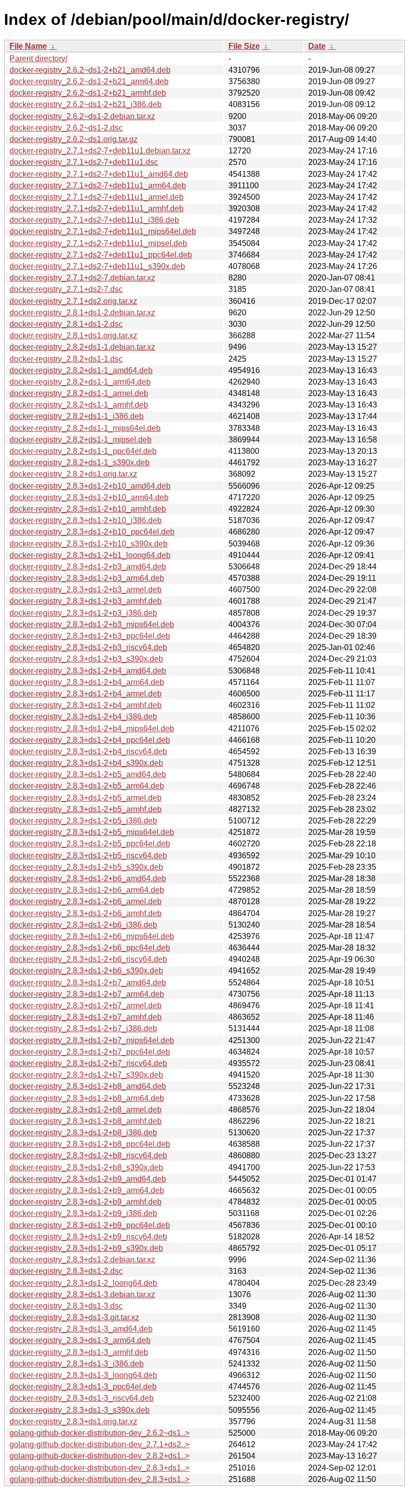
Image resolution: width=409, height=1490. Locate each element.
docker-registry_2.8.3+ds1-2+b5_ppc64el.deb (89, 843)
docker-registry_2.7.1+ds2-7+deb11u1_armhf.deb (96, 208)
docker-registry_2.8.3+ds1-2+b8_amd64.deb (87, 1086)
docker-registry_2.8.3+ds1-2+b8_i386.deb (83, 1132)
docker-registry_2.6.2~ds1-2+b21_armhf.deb (87, 93)
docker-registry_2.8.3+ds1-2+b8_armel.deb (85, 1109)
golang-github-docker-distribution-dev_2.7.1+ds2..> (99, 1444)
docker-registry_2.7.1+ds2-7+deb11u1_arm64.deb (97, 185)
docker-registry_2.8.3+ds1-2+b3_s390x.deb (86, 659)
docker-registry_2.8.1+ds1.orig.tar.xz (73, 335)
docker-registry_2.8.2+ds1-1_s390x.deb (79, 462)
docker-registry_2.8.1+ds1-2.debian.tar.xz (82, 312)
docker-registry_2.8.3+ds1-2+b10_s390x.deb (88, 544)
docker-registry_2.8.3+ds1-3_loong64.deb (83, 1375)
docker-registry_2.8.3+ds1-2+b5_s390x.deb (86, 867)
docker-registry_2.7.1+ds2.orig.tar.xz (73, 301)
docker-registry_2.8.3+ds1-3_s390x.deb (79, 1410)
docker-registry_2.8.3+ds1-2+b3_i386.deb (83, 613)
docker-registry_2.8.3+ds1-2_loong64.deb (83, 1283)
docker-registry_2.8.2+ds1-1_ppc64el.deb (83, 451)
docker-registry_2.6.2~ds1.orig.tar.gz (73, 139)
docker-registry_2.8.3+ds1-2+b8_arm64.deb (86, 1098)
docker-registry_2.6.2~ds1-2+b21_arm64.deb (89, 81)
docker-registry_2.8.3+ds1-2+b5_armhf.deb (85, 809)
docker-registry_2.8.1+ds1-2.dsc (66, 324)
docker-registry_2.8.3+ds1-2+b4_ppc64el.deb (89, 740)
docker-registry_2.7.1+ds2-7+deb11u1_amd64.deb (98, 174)
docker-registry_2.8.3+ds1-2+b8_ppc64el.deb (89, 1144)
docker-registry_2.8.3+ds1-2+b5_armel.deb (85, 798)
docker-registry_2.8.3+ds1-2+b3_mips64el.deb (91, 624)
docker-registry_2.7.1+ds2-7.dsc (66, 289)
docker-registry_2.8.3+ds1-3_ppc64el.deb (83, 1386)
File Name (28, 46)
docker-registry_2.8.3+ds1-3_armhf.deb (78, 1352)
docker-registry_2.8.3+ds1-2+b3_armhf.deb (85, 601)
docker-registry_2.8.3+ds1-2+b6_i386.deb (83, 925)
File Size (244, 46)
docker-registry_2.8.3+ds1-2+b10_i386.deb (85, 520)
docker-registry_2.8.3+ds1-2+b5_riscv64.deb (88, 855)
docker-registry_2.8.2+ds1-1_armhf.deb (78, 405)
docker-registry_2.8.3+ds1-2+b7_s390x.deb (86, 1075)
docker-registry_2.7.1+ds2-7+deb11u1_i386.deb (94, 220)
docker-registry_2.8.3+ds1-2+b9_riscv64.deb (88, 1236)
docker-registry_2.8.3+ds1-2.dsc (66, 1271)
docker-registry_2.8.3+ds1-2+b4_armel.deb (85, 693)
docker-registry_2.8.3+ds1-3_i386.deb (76, 1363)
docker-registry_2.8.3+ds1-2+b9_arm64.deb (86, 1190)
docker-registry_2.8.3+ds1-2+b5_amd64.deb (87, 774)
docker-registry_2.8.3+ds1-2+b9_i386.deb (83, 1213)
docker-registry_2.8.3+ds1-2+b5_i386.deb (83, 820)
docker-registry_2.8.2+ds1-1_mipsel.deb (80, 439)
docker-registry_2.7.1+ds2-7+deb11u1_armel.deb (96, 197)
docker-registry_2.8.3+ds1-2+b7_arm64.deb (86, 994)
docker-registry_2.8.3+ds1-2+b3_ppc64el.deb (89, 636)
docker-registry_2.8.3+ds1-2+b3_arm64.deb (86, 578)
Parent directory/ (38, 58)
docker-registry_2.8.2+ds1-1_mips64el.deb (85, 428)
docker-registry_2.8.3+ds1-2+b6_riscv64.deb (88, 959)
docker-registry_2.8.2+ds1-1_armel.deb (78, 393)
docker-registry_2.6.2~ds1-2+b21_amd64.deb (90, 70)
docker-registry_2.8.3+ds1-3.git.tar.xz (74, 1317)
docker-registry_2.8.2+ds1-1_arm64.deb (80, 382)
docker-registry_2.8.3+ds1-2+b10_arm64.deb (89, 497)
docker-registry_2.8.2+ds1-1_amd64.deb (81, 370)
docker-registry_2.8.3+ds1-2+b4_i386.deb (83, 716)
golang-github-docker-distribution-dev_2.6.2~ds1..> (99, 1433)
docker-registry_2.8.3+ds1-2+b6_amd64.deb (87, 878)
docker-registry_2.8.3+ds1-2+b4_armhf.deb (85, 705)
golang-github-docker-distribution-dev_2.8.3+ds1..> (99, 1468)
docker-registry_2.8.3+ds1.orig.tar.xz (73, 1421)
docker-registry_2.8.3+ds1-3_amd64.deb (81, 1329)
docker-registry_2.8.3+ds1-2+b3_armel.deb (85, 589)
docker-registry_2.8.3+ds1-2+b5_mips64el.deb (91, 832)
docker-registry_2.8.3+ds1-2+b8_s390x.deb (86, 1167)
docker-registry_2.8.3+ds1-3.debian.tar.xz (82, 1294)
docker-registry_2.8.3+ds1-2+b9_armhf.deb (85, 1202)
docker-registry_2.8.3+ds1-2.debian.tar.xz (82, 1259)
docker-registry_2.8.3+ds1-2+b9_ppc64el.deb (89, 1225)
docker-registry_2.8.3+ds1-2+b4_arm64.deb (86, 682)
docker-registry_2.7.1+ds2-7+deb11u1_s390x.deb (97, 266)
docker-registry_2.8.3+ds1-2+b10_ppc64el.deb (92, 532)
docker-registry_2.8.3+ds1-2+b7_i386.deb (83, 1028)
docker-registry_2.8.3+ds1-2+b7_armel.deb (85, 1005)
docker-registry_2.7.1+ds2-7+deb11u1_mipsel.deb (98, 243)
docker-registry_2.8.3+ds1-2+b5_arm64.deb (86, 786)
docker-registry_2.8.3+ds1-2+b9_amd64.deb (87, 1179)
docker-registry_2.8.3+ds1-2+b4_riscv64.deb (88, 751)
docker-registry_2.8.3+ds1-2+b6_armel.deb (85, 901)
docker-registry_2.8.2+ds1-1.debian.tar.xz (82, 347)
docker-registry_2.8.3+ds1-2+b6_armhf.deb (85, 913)
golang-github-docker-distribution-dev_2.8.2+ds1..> (99, 1456)
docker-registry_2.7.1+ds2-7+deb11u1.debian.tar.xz (100, 150)
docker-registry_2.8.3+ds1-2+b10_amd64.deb (90, 486)
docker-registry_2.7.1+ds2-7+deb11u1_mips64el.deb (102, 231)
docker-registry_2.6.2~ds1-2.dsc (66, 128)
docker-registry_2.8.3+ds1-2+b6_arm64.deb (86, 890)
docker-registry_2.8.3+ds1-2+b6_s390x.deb (86, 970)
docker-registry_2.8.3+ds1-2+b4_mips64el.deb (91, 728)
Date (317, 46)
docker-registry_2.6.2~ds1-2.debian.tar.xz (82, 116)
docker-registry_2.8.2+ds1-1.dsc (66, 359)
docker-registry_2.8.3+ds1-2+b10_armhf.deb (87, 509)
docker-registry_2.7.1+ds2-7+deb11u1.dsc (83, 162)
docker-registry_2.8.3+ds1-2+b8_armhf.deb (85, 1121)
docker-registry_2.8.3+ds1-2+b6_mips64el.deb (91, 936)
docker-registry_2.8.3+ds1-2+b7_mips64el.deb (91, 1040)
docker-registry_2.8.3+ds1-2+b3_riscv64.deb (88, 647)
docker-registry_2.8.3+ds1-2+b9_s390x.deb (86, 1248)
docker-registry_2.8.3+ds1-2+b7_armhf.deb (85, 1017)
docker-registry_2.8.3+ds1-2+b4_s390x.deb (86, 763)
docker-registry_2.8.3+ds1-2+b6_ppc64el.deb (89, 948)
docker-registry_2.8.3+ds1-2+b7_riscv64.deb (88, 1063)
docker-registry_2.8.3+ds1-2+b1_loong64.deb (90, 555)
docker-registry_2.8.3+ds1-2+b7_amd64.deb (87, 982)
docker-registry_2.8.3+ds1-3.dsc (66, 1306)
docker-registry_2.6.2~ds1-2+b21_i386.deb (85, 104)
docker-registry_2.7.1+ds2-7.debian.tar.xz (82, 277)
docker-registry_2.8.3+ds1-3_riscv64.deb (81, 1398)
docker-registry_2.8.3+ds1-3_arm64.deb (80, 1340)
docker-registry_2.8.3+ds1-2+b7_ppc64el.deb (89, 1052)
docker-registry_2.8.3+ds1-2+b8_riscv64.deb (88, 1155)
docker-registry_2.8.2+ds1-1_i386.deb (76, 416)
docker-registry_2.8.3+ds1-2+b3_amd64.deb (87, 566)
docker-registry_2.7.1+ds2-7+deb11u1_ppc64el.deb (100, 255)
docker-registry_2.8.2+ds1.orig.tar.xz (73, 474)
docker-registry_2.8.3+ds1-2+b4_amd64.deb (87, 671)
